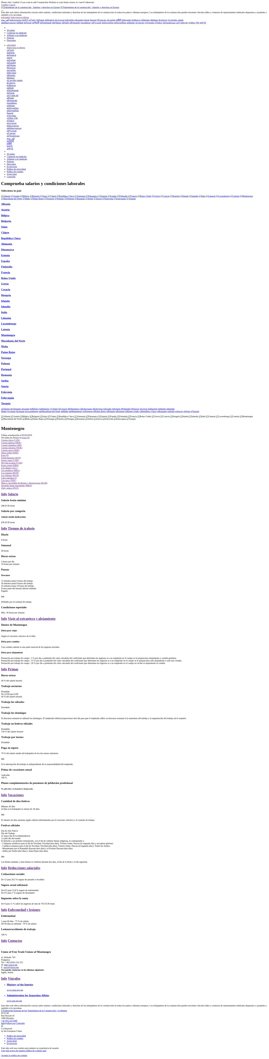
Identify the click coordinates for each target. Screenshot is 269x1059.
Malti (19, 23)
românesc (86, 23)
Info (4, 494)
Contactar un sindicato (16, 33)
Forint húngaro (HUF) (11, 458)
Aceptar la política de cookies (14, 1055)
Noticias (10, 38)
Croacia (5, 289)
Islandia (5, 306)
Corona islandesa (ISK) (11, 445)
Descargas (11, 40)
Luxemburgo (8, 323)
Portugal (6, 369)
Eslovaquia (7, 397)
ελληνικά (59, 20)
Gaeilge (110, 20)
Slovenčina (107, 23)
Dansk (40, 20)
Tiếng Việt (193, 23)
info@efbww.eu (8, 1023)
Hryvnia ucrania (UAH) (11, 463)
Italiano (154, 20)
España (5, 261)
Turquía (6, 403)
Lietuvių (163, 20)
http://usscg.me (10, 965)
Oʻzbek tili (182, 23)
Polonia (5, 363)
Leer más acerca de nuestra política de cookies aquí (23, 1050)
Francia (5, 272)
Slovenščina (120, 23)
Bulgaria (6, 221)
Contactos (15, 940)
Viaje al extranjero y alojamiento (31, 618)
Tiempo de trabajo (21, 528)
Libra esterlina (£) (9, 478)
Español (5, 17)
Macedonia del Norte (13, 340)
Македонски (8, 23)
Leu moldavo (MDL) (10, 470)
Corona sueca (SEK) (10, 450)
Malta (4, 346)
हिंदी (118, 20)
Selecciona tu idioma (20, 17)
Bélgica (5, 215)
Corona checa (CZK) (10, 440)
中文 (203, 23)
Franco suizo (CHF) (10, 460)
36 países (11, 30)
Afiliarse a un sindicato (17, 35)
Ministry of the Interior (20, 984)
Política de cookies (15, 171)
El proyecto (12, 166)
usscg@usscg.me (11, 967)
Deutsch (49, 20)
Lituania (6, 318)
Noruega (6, 357)
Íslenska (145, 20)
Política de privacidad (16, 169)
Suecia (5, 386)
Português (74, 23)
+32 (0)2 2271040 (9, 1021)
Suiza (4, 226)
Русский (96, 23)
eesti (86, 20)
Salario (13, 494)
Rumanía (6, 375)
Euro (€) (26, 438)
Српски (139, 23)
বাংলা (25, 20)
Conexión (11, 176)
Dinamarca (7, 249)
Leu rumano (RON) (10, 473)
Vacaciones (16, 795)
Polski (65, 23)
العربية (5, 20)
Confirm (5, 5)
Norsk (28, 23)
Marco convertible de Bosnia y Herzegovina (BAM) (24, 483)
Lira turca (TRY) (8, 480)
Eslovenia (6, 392)
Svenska (149, 23)
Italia (4, 312)
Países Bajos (8, 352)
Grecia (5, 283)
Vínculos (14, 978)
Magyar (136, 20)
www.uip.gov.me (14, 1001)
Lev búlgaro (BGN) (10, 475)
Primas (13, 669)
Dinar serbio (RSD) (9, 453)
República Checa (11, 238)
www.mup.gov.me (15, 990)
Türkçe (158, 23)
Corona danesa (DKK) (11, 443)
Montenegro (8, 335)
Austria (5, 209)
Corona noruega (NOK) (11, 448)
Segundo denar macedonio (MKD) (16, 485)
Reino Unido (8, 278)
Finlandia (6, 266)
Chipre (5, 232)
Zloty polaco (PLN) (10, 488)
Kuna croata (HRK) (10, 465)
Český (32, 20)
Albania (5, 204)
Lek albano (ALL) (9, 468)
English (69, 20)
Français (101, 20)
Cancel (12, 5)
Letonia (5, 329)
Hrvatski (126, 20)
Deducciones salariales (24, 868)
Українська (169, 23)
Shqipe (131, 23)
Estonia (5, 255)
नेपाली (35, 23)
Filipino (56, 23)
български (16, 20)
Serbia (5, 380)
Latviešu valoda (175, 20)
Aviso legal (12, 174)
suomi (93, 20)
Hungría (6, 295)
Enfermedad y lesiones (24, 909)
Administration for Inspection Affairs (28, 995)
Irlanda (5, 300)
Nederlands (46, 23)
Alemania (6, 243)
